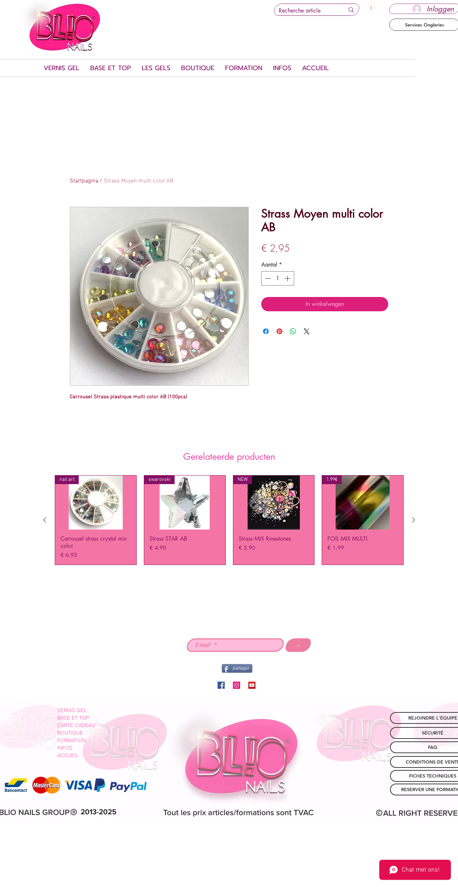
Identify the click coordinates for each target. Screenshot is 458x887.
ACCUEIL (68, 755)
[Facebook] (221, 685)
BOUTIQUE (70, 733)
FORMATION (71, 740)
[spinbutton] (277, 278)
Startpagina (84, 181)
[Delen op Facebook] (266, 331)
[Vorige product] (44, 520)
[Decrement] (267, 278)
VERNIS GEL (72, 710)
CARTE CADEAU (76, 725)
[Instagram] (236, 685)
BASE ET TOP (73, 718)
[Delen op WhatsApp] (293, 331)
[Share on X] (306, 331)
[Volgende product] (413, 520)
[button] (371, 7)
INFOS (64, 748)
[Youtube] (251, 685)
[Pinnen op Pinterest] (279, 331)
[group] (229, 520)
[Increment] (288, 278)
